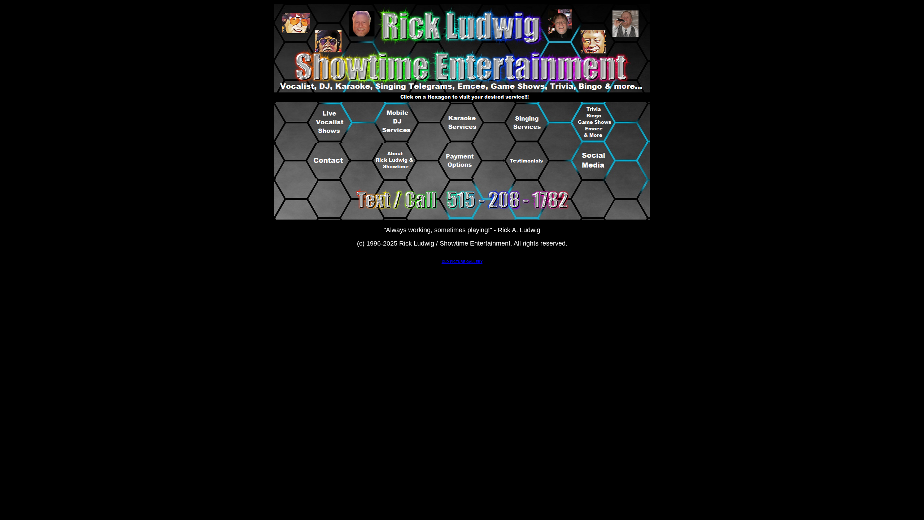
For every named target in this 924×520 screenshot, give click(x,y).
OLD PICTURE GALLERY (462, 262)
